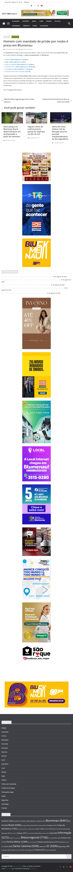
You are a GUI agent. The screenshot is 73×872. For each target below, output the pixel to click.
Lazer (41, 21)
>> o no (16, 59)
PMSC (57, 838)
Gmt (29, 833)
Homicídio (36, 833)
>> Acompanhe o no (18, 69)
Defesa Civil (56, 829)
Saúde (35, 26)
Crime (47, 829)
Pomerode (32, 842)
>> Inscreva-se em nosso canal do (17, 71)
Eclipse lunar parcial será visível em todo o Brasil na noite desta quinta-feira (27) (26, 285)
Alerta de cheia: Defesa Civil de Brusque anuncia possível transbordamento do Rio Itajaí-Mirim (60, 132)
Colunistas (44, 26)
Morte (51, 838)
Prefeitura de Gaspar (8, 788)
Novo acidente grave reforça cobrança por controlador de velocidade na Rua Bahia (27, 276)
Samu (9, 846)
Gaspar (22, 833)
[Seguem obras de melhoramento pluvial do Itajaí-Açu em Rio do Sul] (36, 113)
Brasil (14, 825)
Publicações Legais (8, 792)
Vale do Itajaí (51, 850)
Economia (15, 21)
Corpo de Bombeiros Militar (25, 829)
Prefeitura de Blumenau (47, 842)
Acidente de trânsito (21, 821)
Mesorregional (34, 837)
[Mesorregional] (4, 23)
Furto (14, 833)
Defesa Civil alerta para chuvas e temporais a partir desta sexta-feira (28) (24, 293)
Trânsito (26, 26)
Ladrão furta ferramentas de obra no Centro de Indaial (55, 100)
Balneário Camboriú (37, 821)
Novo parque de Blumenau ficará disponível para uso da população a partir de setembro (12, 131)
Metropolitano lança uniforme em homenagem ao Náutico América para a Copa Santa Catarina (31, 280)
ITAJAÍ (12, 838)
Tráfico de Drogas (27, 850)
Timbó (18, 850)
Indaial (53, 833)
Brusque (25, 825)
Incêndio (45, 833)
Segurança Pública (8, 850)
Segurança (16, 26)
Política (57, 21)
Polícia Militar (17, 841)
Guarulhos (5, 764)
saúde (42, 846)
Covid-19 (39, 829)
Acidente (7, 821)
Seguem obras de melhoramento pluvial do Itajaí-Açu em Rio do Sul (36, 130)
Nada (3, 776)
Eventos (4, 756)
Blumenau (57, 820)
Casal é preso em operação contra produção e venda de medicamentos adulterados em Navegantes (33, 288)
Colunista (41, 825)
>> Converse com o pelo (19, 67)
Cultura (4, 736)
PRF (60, 842)
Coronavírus (51, 825)
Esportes (25, 21)
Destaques (7, 37)
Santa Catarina (26, 846)
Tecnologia (5, 804)
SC (52, 846)
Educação (5, 748)
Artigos (4, 728)
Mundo (49, 21)
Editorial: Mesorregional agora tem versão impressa (19, 100)
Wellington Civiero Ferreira (25, 49)
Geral (34, 21)
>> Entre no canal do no (18, 64)
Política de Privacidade (9, 784)
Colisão (33, 825)
